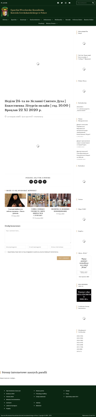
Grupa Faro (92, 415)
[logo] (5, 11)
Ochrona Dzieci (77, 20)
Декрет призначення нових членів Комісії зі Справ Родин (83, 143)
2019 (78, 351)
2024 (78, 340)
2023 (78, 342)
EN (6, 3)
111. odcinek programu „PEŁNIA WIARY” (83, 109)
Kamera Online (88, 20)
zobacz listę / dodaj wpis (84, 272)
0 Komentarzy (38, 117)
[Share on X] (31, 182)
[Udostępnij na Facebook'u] (36, 182)
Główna (5, 20)
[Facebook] (58, 2)
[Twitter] (61, 2)
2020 (78, 349)
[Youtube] (69, 2)
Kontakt (68, 20)
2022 (78, 345)
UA (4, 3)
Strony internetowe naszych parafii (24, 372)
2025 (78, 338)
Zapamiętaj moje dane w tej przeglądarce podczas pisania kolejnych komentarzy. (33, 252)
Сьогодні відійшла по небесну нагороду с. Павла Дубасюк (15, 211)
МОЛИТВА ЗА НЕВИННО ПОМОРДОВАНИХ (60, 210)
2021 (78, 347)
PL (2, 3)
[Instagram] (65, 2)
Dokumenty (47, 20)
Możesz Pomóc (51, 23)
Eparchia (13, 20)
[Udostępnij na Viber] (40, 182)
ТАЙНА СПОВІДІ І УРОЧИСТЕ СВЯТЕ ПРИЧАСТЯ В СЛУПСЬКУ (38, 212)
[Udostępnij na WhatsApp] (44, 182)
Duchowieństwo (35, 20)
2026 (78, 336)
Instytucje (23, 20)
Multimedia (58, 20)
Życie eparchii (26, 117)
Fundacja (41, 23)
